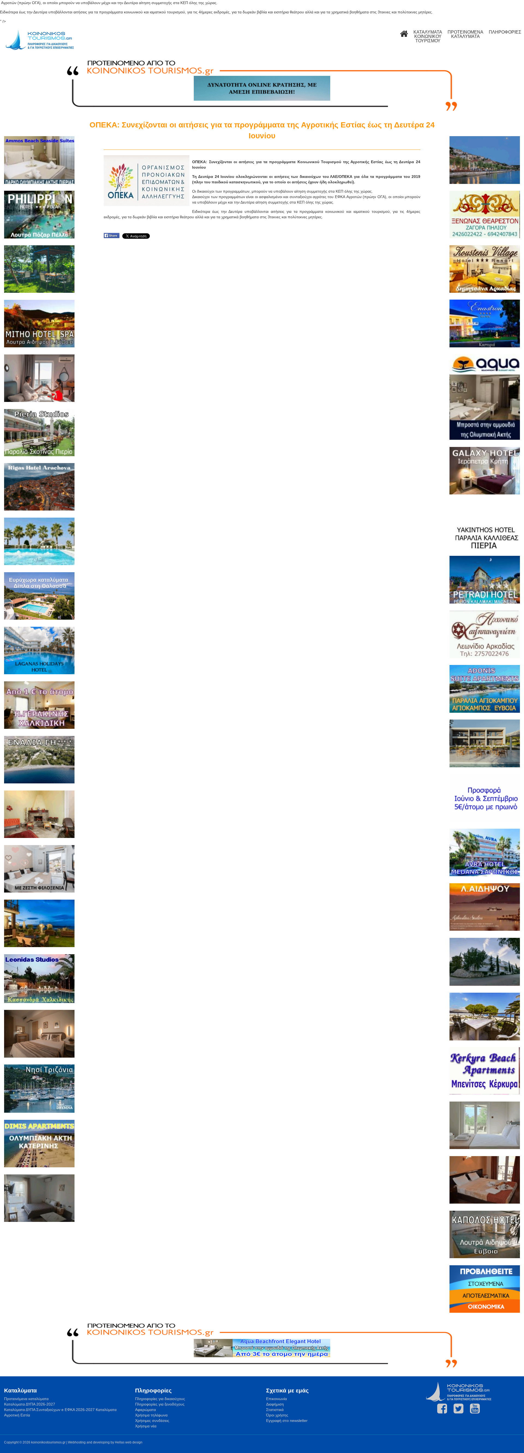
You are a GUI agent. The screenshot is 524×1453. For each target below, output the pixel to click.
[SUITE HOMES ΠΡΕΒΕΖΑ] (484, 744)
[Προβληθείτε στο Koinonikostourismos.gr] (484, 1289)
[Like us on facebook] (442, 1408)
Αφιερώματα (145, 1409)
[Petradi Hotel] (484, 580)
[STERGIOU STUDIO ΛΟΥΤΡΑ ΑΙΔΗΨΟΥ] (39, 1198)
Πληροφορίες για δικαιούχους (160, 1399)
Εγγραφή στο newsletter (287, 1420)
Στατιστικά (275, 1409)
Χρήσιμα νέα (145, 1426)
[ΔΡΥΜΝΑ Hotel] (39, 1089)
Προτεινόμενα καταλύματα (26, 1399)
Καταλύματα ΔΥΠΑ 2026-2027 (29, 1404)
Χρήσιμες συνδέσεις (152, 1420)
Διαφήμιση (275, 1404)
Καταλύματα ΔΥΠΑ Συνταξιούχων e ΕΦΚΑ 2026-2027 (49, 1409)
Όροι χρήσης (277, 1415)
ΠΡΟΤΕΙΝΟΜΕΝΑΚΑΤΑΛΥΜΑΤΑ (465, 34)
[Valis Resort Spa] (39, 542)
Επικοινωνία (276, 1399)
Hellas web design (128, 1442)
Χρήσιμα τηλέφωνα (151, 1415)
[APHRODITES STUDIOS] (484, 907)
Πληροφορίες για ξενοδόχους (159, 1404)
